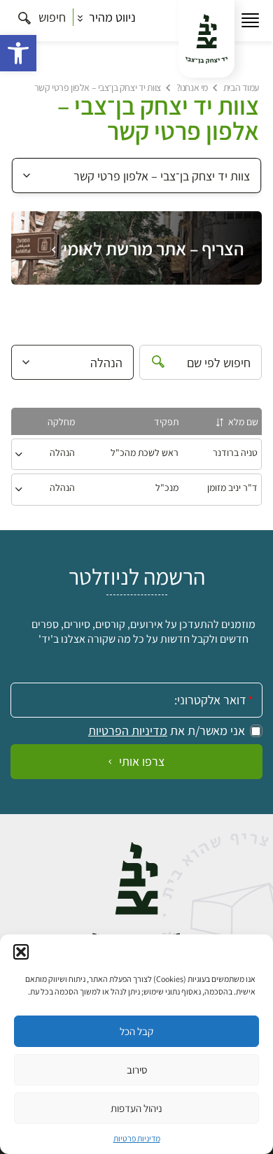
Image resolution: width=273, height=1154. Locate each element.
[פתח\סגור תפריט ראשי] (250, 20)
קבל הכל (136, 1031)
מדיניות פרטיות (136, 1138)
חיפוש (51, 17)
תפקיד (166, 421)
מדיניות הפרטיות (127, 731)
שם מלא (243, 421)
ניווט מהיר (111, 17)
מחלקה (61, 421)
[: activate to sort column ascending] (21, 423)
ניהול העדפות (136, 1108)
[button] (18, 53)
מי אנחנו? (192, 87)
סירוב (137, 1069)
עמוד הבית (241, 87)
